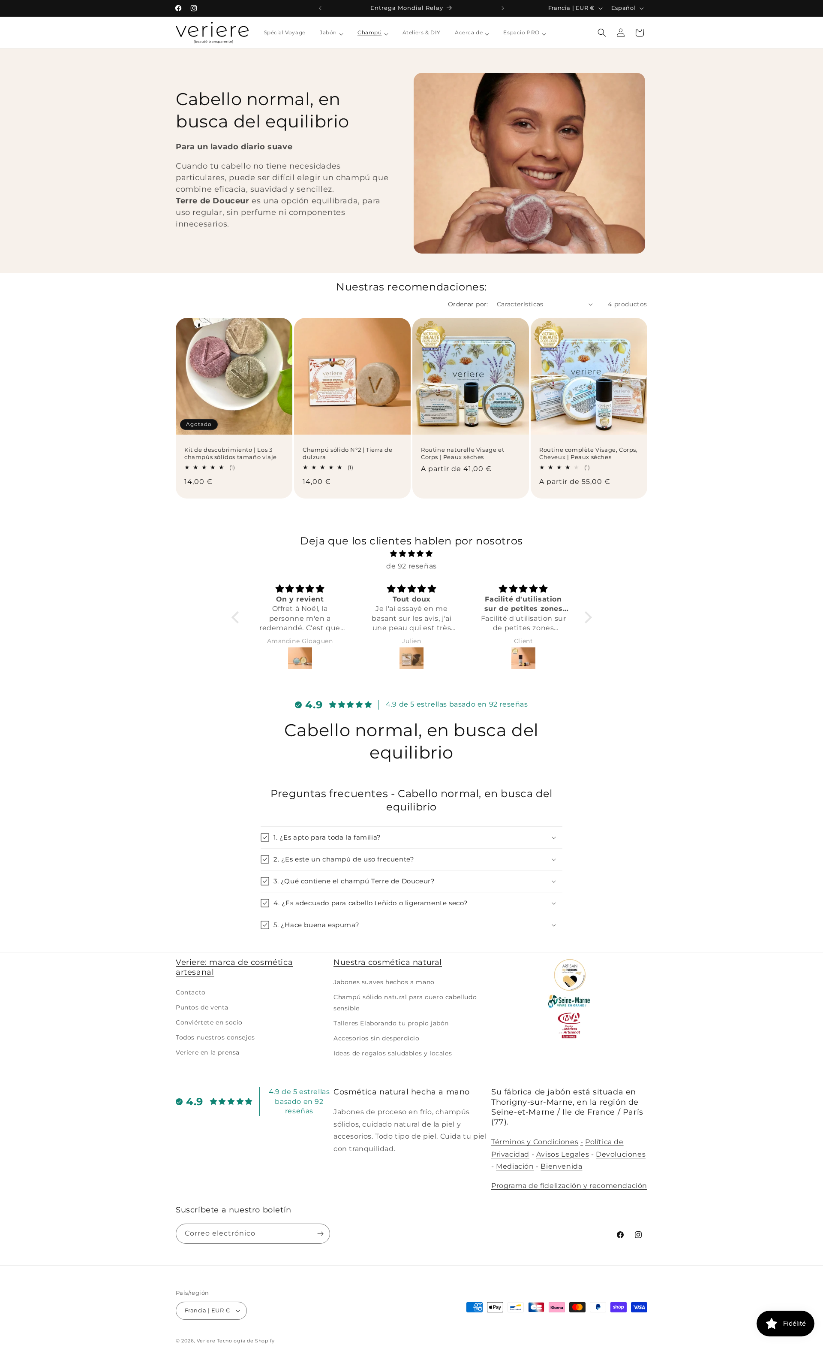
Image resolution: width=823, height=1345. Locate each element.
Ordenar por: (468, 304)
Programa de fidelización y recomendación (569, 1186)
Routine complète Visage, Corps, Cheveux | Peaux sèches (588, 453)
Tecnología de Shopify (246, 1341)
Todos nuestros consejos (215, 1038)
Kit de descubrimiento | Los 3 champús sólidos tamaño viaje (230, 453)
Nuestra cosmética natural (387, 962)
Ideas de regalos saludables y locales (392, 1054)
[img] (412, 553)
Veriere (206, 1341)
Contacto (191, 992)
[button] (601, 32)
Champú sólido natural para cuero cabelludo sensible (405, 1003)
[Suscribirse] (320, 1234)
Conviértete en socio (209, 1023)
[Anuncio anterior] (320, 8)
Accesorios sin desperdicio (376, 1039)
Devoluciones (621, 1154)
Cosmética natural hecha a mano (401, 1092)
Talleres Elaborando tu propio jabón (391, 1023)
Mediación (515, 1166)
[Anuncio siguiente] (502, 8)
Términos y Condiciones (534, 1142)
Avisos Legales (562, 1154)
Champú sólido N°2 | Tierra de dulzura (347, 453)
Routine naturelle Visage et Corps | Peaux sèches (462, 453)
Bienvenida (561, 1166)
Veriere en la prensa (208, 1053)
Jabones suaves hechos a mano (384, 982)
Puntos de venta (202, 1007)
